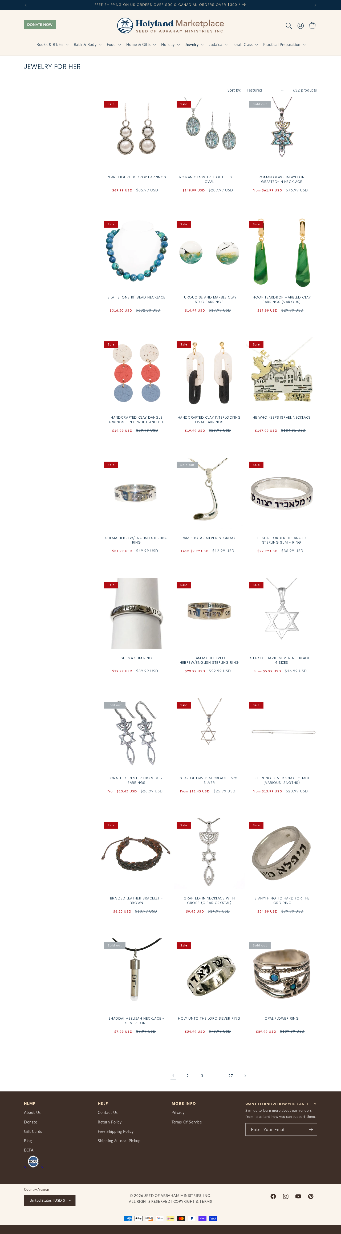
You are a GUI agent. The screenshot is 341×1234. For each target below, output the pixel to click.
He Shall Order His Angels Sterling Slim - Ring (282, 540)
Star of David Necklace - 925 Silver (209, 780)
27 (230, 1076)
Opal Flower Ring (282, 1018)
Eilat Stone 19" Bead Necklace (136, 297)
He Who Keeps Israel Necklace (282, 417)
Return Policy (110, 1121)
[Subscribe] (311, 1129)
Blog (28, 1140)
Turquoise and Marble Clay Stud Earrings (209, 299)
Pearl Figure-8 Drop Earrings (136, 177)
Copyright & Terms (192, 1201)
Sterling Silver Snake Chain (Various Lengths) (281, 780)
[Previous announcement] (26, 5)
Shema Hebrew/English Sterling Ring (136, 540)
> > (34, 1166)
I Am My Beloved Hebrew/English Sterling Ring (209, 660)
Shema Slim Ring (136, 658)
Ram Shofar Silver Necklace (209, 538)
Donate (30, 1121)
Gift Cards (33, 1131)
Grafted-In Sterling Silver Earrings (136, 780)
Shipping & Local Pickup (119, 1140)
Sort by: (234, 90)
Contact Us (108, 1112)
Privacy (178, 1112)
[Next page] (245, 1076)
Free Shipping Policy (116, 1131)
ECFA (28, 1150)
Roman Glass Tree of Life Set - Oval (209, 179)
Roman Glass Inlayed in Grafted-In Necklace (282, 179)
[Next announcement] (315, 5)
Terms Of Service (187, 1121)
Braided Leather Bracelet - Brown (136, 900)
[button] (51, 44)
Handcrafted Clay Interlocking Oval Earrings (209, 420)
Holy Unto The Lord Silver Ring (209, 1018)
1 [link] (173, 1075)
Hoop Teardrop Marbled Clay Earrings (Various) (282, 299)
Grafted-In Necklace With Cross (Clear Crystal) (209, 900)
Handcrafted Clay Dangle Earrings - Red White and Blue (137, 420)
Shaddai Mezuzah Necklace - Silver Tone (136, 1020)
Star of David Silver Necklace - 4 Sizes (281, 660)
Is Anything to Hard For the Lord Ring (282, 900)
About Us (32, 1112)
